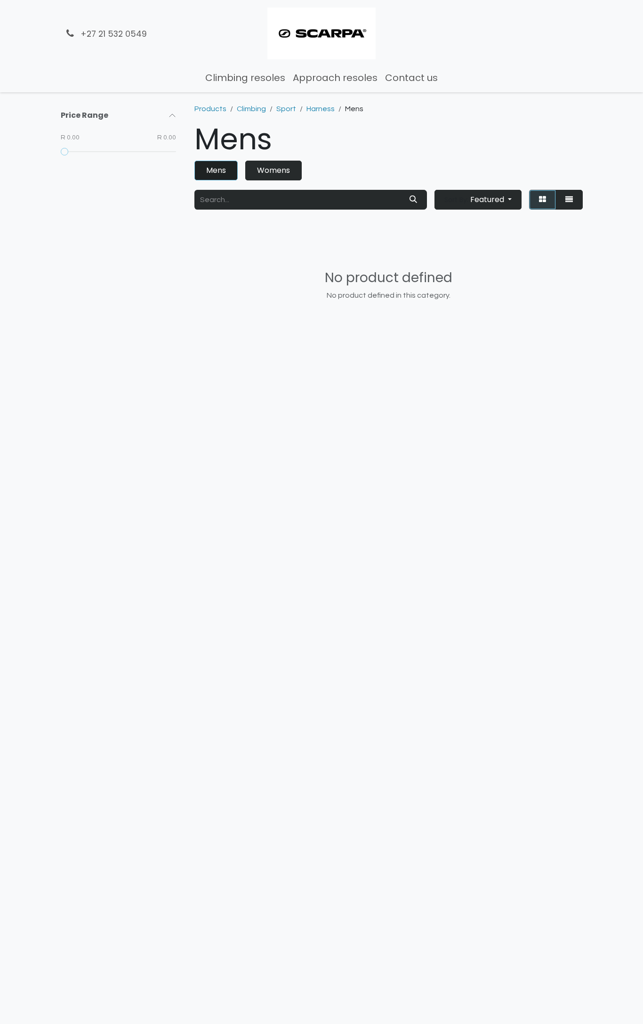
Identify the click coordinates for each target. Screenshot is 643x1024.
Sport (286, 109)
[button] (478, 200)
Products (210, 109)
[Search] (413, 200)
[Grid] (542, 200)
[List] (569, 200)
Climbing (251, 109)
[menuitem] (245, 78)
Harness (320, 109)
